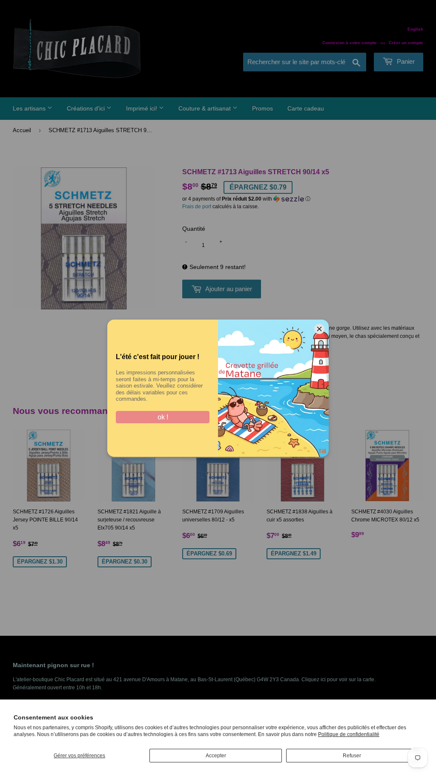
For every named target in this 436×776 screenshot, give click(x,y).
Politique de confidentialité (348, 734)
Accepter (216, 756)
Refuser (352, 756)
